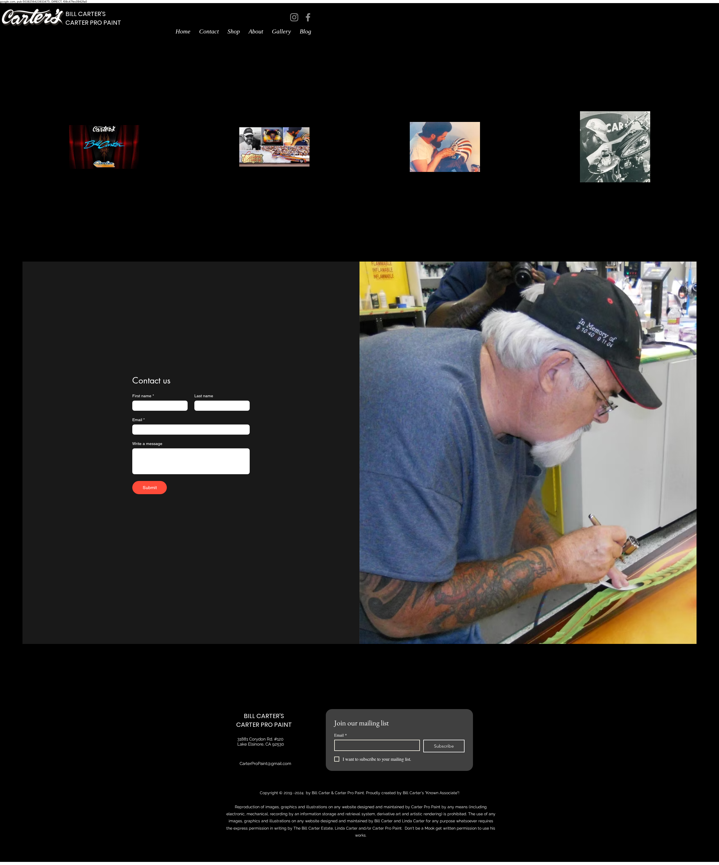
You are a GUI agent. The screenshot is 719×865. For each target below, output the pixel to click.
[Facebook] (307, 17)
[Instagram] (294, 17)
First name (143, 396)
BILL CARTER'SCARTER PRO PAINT (93, 18)
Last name (203, 396)
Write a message (147, 443)
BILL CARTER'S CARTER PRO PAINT (264, 720)
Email (138, 419)
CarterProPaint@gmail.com (265, 763)
